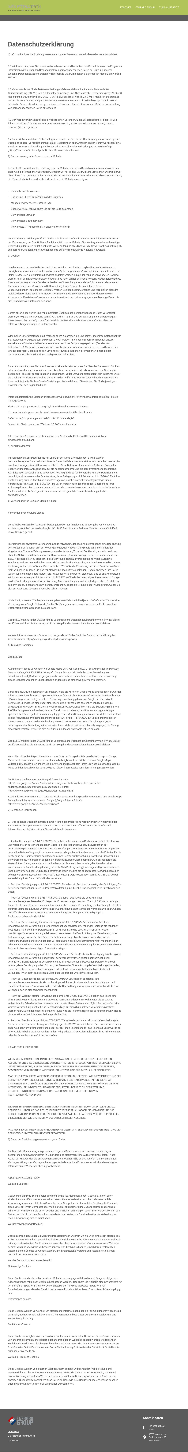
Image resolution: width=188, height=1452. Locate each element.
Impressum (13, 1431)
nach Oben (13, 1440)
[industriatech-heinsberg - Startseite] (24, 7)
